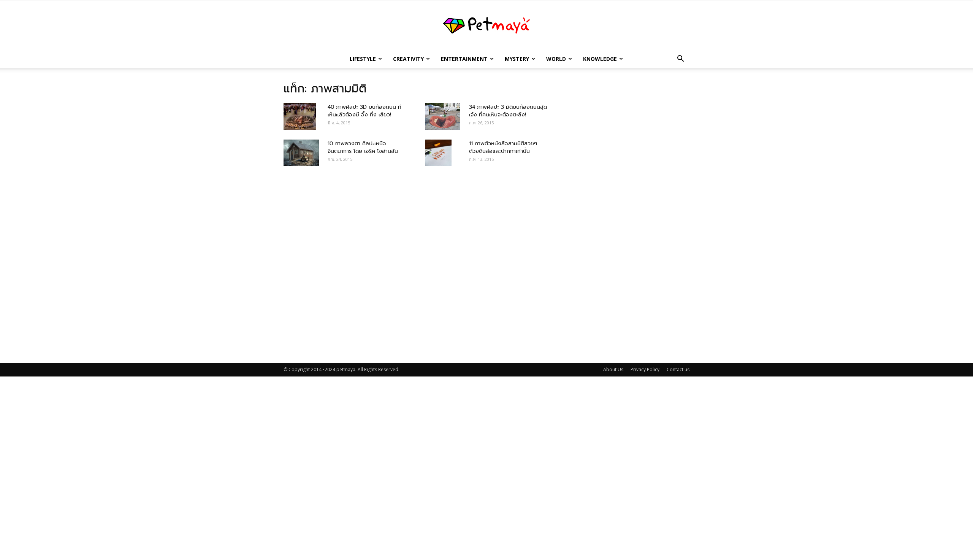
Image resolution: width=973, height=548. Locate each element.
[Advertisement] (623, 217)
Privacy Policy (645, 369)
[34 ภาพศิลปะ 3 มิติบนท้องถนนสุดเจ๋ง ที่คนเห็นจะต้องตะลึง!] (442, 116)
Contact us (678, 369)
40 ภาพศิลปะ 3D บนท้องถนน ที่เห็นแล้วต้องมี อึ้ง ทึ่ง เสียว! (364, 110)
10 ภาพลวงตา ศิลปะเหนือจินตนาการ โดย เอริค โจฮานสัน (363, 147)
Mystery (517, 58)
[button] (680, 59)
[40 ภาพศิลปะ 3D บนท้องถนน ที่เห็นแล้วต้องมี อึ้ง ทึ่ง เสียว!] (300, 116)
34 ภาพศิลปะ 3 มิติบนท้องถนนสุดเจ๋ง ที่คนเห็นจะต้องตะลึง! (508, 110)
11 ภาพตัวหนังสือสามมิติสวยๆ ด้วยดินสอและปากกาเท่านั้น (503, 147)
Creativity (408, 58)
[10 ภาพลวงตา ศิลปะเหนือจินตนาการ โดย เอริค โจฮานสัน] (301, 153)
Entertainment (464, 58)
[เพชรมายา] (486, 25)
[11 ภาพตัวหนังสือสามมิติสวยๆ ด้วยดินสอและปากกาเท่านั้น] (438, 153)
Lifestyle (363, 58)
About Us (613, 369)
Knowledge (600, 58)
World (556, 58)
